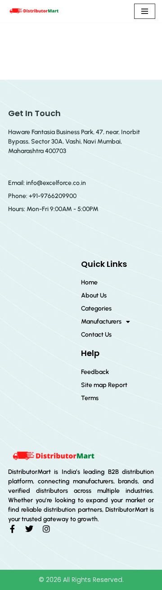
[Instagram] (46, 529)
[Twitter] (29, 529)
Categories (96, 308)
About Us (94, 295)
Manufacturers (101, 321)
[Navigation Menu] (144, 11)
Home (89, 282)
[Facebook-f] (12, 529)
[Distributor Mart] (34, 11)
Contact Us (96, 334)
